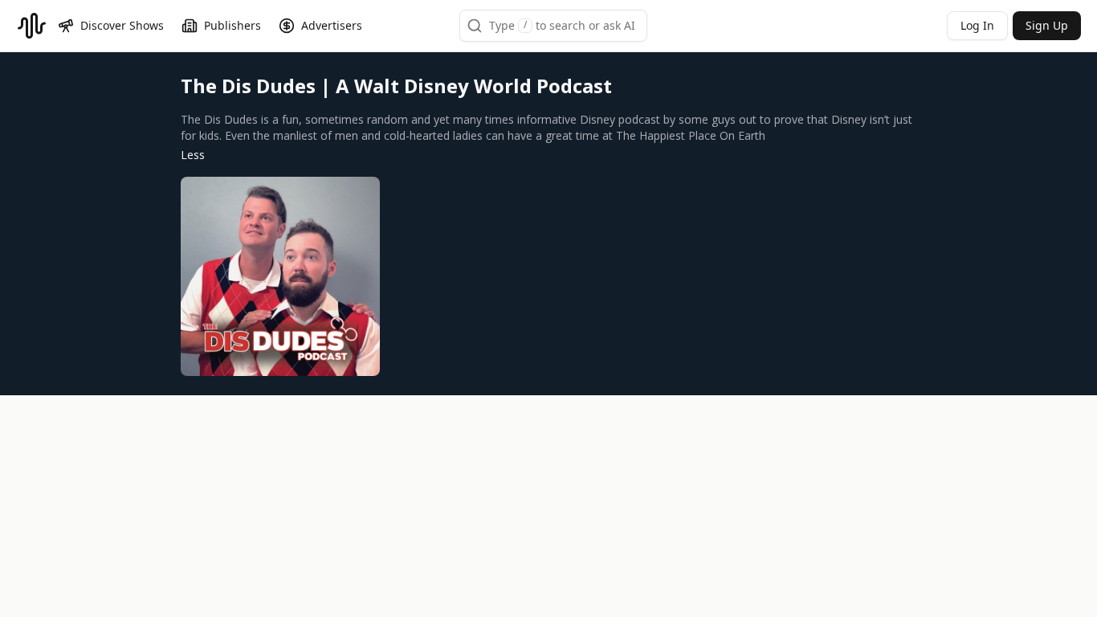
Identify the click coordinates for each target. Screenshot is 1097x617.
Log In (977, 25)
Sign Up (1047, 25)
